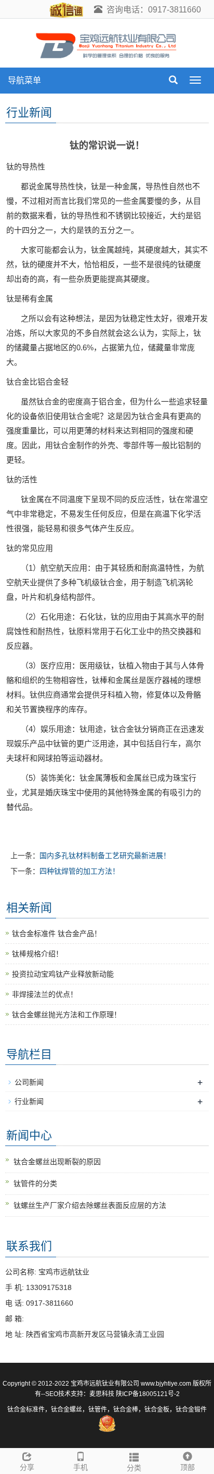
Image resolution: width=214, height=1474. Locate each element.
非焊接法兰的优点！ (44, 994)
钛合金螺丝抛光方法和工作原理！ (66, 1014)
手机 (80, 1467)
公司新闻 (29, 1082)
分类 (134, 1468)
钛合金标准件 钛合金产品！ (56, 933)
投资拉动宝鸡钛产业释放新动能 (63, 974)
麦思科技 (101, 1394)
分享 (27, 1467)
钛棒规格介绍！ (37, 954)
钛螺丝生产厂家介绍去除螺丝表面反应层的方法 (90, 1205)
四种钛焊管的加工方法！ (79, 871)
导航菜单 (24, 80)
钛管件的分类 (35, 1183)
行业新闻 (29, 1101)
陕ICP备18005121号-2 (148, 1394)
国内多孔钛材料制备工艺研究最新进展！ (104, 855)
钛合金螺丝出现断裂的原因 (57, 1161)
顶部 (187, 1467)
